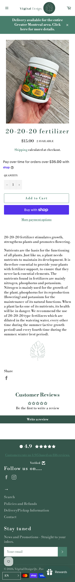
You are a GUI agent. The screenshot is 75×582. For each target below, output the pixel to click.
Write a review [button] (37, 419)
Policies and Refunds (20, 504)
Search (9, 497)
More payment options (36, 220)
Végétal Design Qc (26, 569)
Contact (10, 517)
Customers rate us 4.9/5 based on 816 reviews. (37, 455)
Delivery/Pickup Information (26, 510)
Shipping (20, 150)
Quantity (11, 175)
